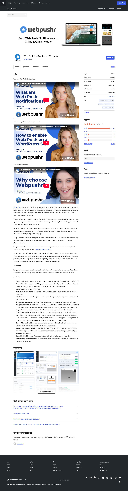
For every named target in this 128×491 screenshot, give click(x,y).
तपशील (17, 67)
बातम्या (8, 465)
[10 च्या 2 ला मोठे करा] (32, 380)
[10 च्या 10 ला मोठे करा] (77, 387)
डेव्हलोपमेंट (45, 67)
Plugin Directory (11, 8)
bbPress (103, 467)
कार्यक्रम (78, 465)
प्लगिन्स (31, 467)
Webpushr (16, 207)
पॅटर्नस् (31, 470)
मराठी (25, 480)
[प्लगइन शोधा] (25, 15)
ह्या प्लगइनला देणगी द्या (89, 177)
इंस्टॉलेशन (35, 67)
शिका (54, 462)
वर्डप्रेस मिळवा (122, 3)
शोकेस (31, 462)
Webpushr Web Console (43, 249)
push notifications (102, 104)
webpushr (27, 59)
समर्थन (113, 67)
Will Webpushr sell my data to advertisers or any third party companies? (36, 424)
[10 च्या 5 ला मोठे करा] (54, 365)
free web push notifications (107, 100)
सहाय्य (54, 465)
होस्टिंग (8, 467)
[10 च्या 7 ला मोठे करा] (54, 389)
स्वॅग (77, 470)
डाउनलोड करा (110, 57)
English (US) (111, 96)
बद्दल (8, 462)
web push (111, 104)
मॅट (101, 465)
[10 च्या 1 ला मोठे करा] (32, 353)
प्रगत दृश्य (87, 112)
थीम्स (31, 465)
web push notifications (108, 107)
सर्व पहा (113, 144)
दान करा (79, 467)
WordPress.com (105, 462)
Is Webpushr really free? (21, 413)
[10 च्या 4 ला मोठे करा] (54, 353)
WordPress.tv (58, 470)
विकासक (55, 467)
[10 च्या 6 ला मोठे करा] (54, 377)
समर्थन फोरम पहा (88, 163)
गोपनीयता (9, 470)
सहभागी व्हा (78, 462)
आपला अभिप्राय (88, 144)
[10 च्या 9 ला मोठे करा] (77, 353)
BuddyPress (104, 470)
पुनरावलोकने (26, 67)
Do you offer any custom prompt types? (26, 419)
